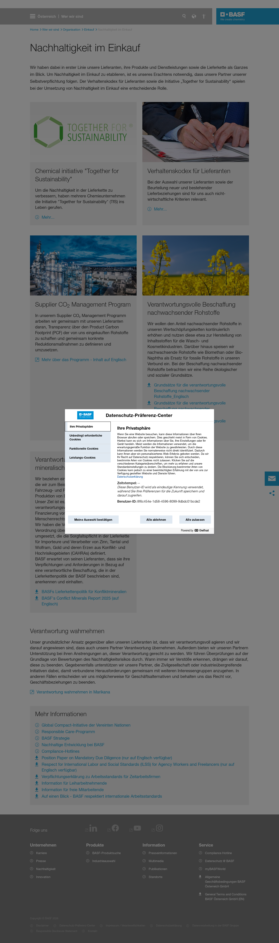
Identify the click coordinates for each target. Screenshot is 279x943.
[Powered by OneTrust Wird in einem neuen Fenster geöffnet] (196, 530)
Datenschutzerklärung (130, 476)
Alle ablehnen (156, 519)
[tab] (87, 426)
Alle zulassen (195, 519)
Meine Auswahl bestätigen (93, 519)
